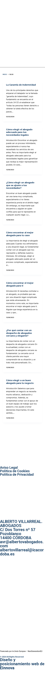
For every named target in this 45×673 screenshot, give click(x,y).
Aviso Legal (9, 467)
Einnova (7, 668)
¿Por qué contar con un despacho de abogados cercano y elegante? (19, 333)
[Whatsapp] (41, 33)
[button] (24, 34)
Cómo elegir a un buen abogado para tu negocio (20, 381)
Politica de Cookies (15, 471)
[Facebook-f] (34, 33)
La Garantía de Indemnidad (21, 85)
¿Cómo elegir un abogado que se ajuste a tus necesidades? (20, 185)
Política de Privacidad (17, 474)
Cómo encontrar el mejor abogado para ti (20, 284)
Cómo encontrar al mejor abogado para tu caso (19, 234)
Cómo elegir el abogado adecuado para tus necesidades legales (19, 132)
